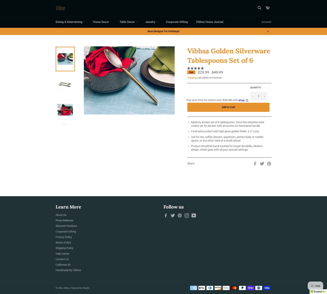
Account (266, 21)
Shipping (192, 77)
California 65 (63, 264)
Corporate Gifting (177, 22)
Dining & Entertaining (69, 22)
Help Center (62, 253)
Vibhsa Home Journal (209, 22)
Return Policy (63, 242)
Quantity (255, 87)
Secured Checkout (66, 225)
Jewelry (150, 22)
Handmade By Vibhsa (68, 270)
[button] (195, 68)
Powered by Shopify (80, 288)
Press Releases (64, 220)
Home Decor (101, 22)
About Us (61, 214)
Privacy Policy (64, 237)
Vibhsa (66, 288)
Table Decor (127, 22)
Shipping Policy (64, 248)
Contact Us (62, 259)
